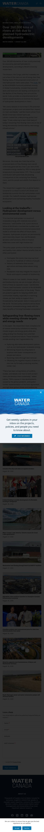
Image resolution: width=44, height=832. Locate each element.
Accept (17, 828)
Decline (26, 828)
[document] (22, 416)
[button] (41, 392)
